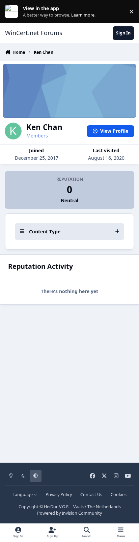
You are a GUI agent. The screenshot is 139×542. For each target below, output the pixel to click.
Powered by (69, 513)
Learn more (13, 11)
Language (23, 494)
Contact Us (91, 494)
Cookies (119, 494)
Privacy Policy (59, 494)
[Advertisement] (69, 381)
